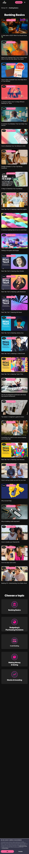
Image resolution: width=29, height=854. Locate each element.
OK (7, 851)
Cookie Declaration (23, 846)
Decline (20, 851)
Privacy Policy (5, 848)
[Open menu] (24, 2)
